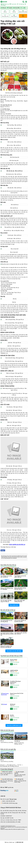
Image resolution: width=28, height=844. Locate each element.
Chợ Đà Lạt (17, 741)
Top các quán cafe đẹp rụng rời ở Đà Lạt (6, 601)
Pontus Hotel (13, 659)
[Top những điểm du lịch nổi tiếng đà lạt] (7, 615)
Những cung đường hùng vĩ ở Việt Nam (7, 589)
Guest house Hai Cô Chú (16, 693)
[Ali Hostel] (5, 704)
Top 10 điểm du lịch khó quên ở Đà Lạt (20, 576)
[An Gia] (5, 717)
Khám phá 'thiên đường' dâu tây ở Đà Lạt (20, 588)
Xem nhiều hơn (14, 605)
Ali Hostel (12, 704)
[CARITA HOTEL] (5, 672)
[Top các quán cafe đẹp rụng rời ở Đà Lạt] (7, 595)
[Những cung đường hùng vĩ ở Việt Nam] (7, 583)
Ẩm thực (19, 764)
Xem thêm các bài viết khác (14, 651)
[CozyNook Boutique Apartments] (5, 684)
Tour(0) (10, 7)
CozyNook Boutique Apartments (15, 682)
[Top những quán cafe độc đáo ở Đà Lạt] (20, 628)
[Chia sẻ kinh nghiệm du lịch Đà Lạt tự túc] (20, 615)
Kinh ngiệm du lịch (11, 764)
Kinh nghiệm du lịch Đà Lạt (17, 544)
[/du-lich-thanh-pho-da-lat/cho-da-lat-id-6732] (20, 736)
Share (2, 550)
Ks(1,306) (17, 7)
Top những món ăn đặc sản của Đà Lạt (6, 576)
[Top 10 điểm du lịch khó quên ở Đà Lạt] (20, 571)
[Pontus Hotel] (5, 661)
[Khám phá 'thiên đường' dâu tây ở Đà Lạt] (20, 583)
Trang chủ (2, 764)
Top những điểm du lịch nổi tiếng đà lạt (6, 621)
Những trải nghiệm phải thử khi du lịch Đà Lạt (6, 647)
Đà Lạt (4, 7)
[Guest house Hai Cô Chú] (5, 694)
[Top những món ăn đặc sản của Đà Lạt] (7, 571)
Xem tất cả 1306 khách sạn (14, 725)
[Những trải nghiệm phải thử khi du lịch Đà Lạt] (7, 641)
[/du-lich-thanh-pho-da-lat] (7, 736)
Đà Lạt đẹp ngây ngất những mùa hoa (19, 601)
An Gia (12, 715)
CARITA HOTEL (14, 670)
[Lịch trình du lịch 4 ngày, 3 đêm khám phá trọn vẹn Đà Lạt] (7, 628)
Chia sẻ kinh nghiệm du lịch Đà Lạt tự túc (20, 621)
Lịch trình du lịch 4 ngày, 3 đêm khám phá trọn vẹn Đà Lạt (7, 634)
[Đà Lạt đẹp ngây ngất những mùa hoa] (20, 595)
